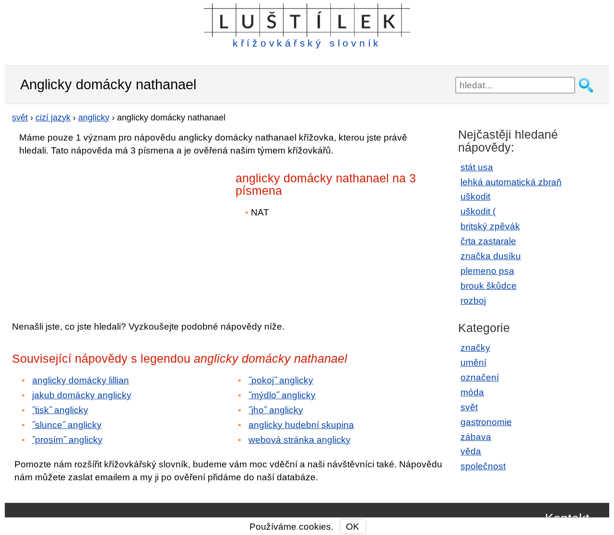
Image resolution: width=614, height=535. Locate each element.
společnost (483, 466)
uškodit (475, 196)
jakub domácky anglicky (81, 395)
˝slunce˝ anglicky (67, 425)
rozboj (473, 301)
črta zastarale (488, 241)
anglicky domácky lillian (80, 380)
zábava (475, 437)
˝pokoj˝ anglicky (280, 380)
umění (473, 362)
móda (472, 392)
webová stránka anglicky (299, 440)
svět (469, 407)
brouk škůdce (488, 286)
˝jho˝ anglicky (275, 410)
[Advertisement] (96, 232)
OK (352, 527)
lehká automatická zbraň (511, 182)
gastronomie (486, 422)
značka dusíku (490, 256)
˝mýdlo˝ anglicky (282, 395)
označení (479, 377)
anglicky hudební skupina (301, 425)
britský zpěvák (490, 226)
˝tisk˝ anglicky (60, 410)
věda (470, 451)
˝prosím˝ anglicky (67, 440)
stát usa (476, 167)
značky (475, 348)
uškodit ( (478, 211)
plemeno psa (487, 271)
